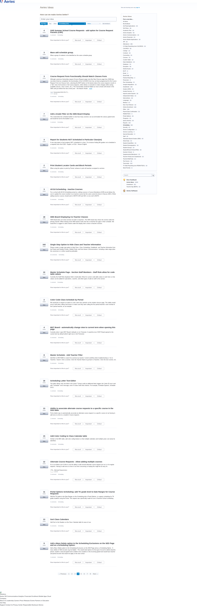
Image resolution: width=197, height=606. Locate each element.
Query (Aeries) (127, 120)
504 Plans (126, 28)
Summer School (127, 152)
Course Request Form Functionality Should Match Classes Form (78, 76)
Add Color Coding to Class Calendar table (68, 436)
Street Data (126, 141)
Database (125, 64)
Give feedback (132, 180)
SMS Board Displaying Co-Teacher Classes (69, 217)
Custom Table (127, 60)
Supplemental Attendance (130, 154)
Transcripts (126, 163)
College (125, 50)
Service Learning (128, 132)
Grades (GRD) (127, 89)
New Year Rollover (128, 105)
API (124, 41)
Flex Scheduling (127, 82)
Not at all (79, 40)
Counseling (126, 55)
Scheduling (60, 35)
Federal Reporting (128, 78)
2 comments (53, 474)
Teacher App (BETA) (132, 186)
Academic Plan (127, 30)
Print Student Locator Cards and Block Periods (71, 165)
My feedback (106, 23)
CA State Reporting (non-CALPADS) (133, 46)
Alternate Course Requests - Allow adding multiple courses (76, 462)
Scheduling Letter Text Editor (63, 381)
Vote (44, 35)
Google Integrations (128, 84)
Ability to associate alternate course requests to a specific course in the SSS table (81, 409)
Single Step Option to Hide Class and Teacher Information (75, 245)
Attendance (126, 44)
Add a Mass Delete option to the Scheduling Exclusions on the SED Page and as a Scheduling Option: (82, 544)
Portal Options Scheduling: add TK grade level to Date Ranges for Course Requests (82, 493)
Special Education (128, 134)
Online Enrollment (128, 107)
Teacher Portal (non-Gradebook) (132, 156)
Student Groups (127, 147)
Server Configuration (129, 129)
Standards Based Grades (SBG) (132, 138)
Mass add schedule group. (61, 52)
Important (89, 40)
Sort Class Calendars (59, 519)
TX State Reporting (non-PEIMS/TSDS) (134, 165)
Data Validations (127, 62)
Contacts (125, 53)
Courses (125, 57)
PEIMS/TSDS (126, 114)
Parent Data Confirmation (130, 111)
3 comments (53, 227)
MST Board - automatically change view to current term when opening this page (82, 328)
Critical (100, 40)
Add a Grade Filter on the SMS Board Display (70, 114)
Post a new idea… (128, 19)
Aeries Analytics (127, 32)
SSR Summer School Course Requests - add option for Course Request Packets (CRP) (81, 31)
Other (124, 109)
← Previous (62, 574)
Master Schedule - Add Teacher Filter (66, 355)
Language (126, 100)
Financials (126, 80)
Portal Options (127, 116)
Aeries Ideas (130, 182)
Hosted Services (127, 91)
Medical (125, 102)
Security (125, 127)
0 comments (53, 58)
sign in (138, 7)
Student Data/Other (128, 143)
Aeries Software (132, 191)
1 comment (53, 35)
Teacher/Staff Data (128, 159)
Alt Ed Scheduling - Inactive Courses (66, 189)
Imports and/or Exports (129, 93)
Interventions (126, 98)
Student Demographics (129, 145)
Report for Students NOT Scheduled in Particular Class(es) (76, 140)
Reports (125, 123)
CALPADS (126, 48)
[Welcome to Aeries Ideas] (98, 1)
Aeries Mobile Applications (130, 39)
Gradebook (126, 87)
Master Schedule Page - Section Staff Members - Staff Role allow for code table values (82, 273)
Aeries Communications (129, 35)
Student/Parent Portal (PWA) (131, 150)
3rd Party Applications (129, 26)
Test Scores (126, 161)
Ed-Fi (124, 71)
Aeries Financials (128, 37)
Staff (124, 136)
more (90, 88)
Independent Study (128, 96)
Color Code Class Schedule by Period (66, 300)
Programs (125, 118)
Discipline (126, 66)
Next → (95, 574)
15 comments (53, 254)
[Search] (153, 175)
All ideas (125, 21)
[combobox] (138, 175)
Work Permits (126, 168)
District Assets (127, 69)
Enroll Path (126, 75)
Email (124, 73)
